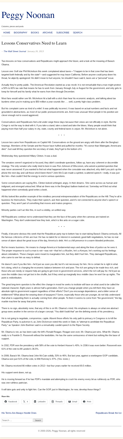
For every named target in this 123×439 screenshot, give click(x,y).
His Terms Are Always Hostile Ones (19, 413)
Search (77, 32)
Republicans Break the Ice (109, 413)
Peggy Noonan (28, 14)
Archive (48, 32)
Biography (20, 32)
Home (6, 32)
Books (35, 32)
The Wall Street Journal (15, 51)
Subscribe (62, 32)
